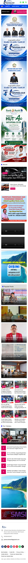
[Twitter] (5, 546)
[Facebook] (2, 546)
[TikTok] (22, 546)
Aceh (3, 416)
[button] (20, 2)
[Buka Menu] (23, 2)
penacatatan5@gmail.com (11, 539)
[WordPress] (11, 546)
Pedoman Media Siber (16, 554)
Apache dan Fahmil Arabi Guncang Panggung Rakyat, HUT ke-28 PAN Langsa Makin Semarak (21, 406)
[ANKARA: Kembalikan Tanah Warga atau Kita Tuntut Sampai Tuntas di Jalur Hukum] (21, 414)
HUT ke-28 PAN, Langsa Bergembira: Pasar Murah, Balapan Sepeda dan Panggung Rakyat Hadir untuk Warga (7, 406)
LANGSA (4, 401)
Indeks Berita (4, 554)
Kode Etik (12, 552)
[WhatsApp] (20, 546)
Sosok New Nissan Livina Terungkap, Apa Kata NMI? (14, 176)
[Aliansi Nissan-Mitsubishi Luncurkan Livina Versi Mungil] (5, 187)
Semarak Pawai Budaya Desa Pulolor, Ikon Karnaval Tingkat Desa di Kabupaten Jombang (20, 391)
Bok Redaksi (4, 552)
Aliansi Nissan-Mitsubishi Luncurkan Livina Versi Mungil (18, 185)
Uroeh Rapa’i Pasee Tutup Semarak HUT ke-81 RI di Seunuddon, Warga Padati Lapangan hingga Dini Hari (7, 421)
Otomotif (5, 173)
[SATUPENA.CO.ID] (9, 2)
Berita (3, 386)
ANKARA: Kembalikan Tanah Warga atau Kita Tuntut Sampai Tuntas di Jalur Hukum (21, 421)
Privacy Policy (20, 552)
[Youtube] (17, 546)
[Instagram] (14, 546)
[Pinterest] (8, 546)
